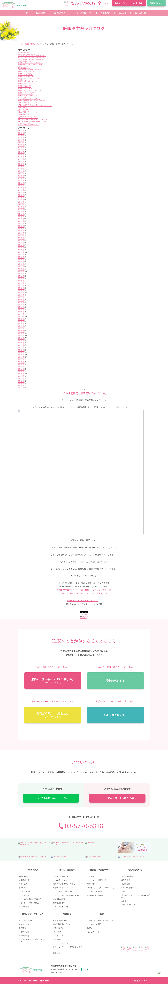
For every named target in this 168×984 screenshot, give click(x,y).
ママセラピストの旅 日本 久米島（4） (29, 99)
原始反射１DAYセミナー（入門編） (82, 601)
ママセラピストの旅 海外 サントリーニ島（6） (31, 100)
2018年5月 (21, 223)
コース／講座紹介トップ (62, 876)
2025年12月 (21, 139)
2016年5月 (21, 263)
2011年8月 (21, 359)
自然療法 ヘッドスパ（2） (25, 93)
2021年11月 (21, 187)
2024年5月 (21, 144)
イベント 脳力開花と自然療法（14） (28, 124)
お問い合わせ (24, 936)
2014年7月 (21, 301)
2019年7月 (21, 218)
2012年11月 (21, 335)
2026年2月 (21, 137)
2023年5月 (21, 156)
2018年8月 (21, 221)
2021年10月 (21, 189)
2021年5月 (21, 194)
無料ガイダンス (25, 924)
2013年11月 (21, 314)
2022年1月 (21, 184)
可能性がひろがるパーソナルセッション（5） (30, 64)
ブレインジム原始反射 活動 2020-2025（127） (32, 56)
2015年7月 (21, 280)
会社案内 (124, 901)
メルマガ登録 (24, 932)
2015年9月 (21, 277)
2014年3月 (21, 308)
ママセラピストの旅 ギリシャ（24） (28, 104)
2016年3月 (21, 266)
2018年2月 (21, 228)
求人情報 (90, 876)
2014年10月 (21, 295)
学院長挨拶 (125, 880)
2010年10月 (21, 376)
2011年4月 (21, 366)
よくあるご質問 (25, 895)
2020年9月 (21, 206)
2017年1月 (21, 251)
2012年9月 (21, 339)
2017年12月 (21, 232)
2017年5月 (21, 244)
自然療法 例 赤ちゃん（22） (26, 71)
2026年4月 (21, 134)
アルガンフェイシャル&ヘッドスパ (66, 895)
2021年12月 (21, 185)
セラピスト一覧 (93, 932)
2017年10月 (21, 235)
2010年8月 (21, 380)
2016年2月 (21, 268)
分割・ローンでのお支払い (29, 903)
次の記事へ (83, 618)
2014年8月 (21, 299)
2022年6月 (21, 175)
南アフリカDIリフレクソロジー (65, 884)
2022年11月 (21, 166)
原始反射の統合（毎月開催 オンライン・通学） (82, 593)
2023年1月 (21, 163)
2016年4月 (21, 264)
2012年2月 (21, 349)
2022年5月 (21, 177)
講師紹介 (22, 888)
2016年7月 (21, 261)
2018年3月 (21, 227)
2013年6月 (21, 323)
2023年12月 (21, 151)
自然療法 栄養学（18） (24, 87)
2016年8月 (21, 259)
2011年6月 (21, 363)
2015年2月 (21, 289)
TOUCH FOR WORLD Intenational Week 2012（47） (33, 121)
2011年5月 (21, 364)
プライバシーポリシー (141, 981)
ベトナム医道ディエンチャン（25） (28, 116)
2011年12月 (21, 352)
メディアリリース (128, 905)
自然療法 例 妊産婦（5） (25, 75)
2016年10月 (21, 256)
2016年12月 (21, 252)
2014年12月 (21, 292)
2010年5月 (21, 385)
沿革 (123, 891)
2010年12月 (21, 373)
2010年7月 (21, 382)
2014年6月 (21, 302)
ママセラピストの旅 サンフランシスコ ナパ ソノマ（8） (35, 106)
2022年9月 (21, 170)
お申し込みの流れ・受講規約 (30, 899)
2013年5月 (21, 325)
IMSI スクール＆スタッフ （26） (28, 118)
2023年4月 (21, 158)
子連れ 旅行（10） (23, 109)
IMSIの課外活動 (127, 888)
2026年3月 (21, 135)
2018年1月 (21, 230)
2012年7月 (21, 342)
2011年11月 (21, 354)
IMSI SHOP (57, 932)
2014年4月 (21, 306)
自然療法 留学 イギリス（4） (27, 83)
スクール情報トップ (129, 876)
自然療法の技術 (59, 903)
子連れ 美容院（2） (23, 111)
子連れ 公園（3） (23, 107)
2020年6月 (21, 211)
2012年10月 (21, 337)
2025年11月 (21, 140)
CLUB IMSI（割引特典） (96, 895)
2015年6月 (21, 282)
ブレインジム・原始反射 (62, 891)
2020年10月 (21, 204)
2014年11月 (21, 294)
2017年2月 (21, 249)
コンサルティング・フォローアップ (101, 888)
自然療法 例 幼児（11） (25, 73)
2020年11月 (21, 202)
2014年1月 (21, 311)
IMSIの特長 (23, 876)
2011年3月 (21, 368)
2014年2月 (21, 309)
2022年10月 (21, 168)
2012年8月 (21, 340)
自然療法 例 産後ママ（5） (26, 76)
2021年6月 (21, 192)
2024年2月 (21, 149)
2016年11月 (21, 254)
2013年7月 (21, 321)
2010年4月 (21, 387)
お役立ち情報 (24, 907)
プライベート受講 (94, 924)
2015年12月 (21, 271)
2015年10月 (21, 275)
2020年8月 (21, 208)
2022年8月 (21, 171)
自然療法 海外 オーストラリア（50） (29, 78)
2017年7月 (21, 240)
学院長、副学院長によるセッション (101, 920)
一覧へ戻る (85, 616)
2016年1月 (21, 270)
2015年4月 (21, 285)
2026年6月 (21, 132)
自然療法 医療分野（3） (25, 85)
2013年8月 (21, 320)
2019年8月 (21, 216)
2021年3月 (21, 197)
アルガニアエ (58, 936)
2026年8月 (21, 130)
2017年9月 (21, 237)
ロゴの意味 (125, 884)
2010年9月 (21, 378)
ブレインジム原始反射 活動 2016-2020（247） (32, 57)
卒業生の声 (23, 884)
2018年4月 (21, 225)
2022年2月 (21, 182)
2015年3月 (21, 287)
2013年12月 (21, 313)
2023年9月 (21, 153)
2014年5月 (21, 304)
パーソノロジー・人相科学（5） (27, 123)
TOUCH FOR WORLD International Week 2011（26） (33, 119)
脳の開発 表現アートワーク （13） (28, 112)
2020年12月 (21, 201)
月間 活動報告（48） (24, 68)
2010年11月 (21, 375)
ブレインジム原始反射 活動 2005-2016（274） (32, 59)
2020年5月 (21, 213)
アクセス (104, 3)
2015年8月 (21, 278)
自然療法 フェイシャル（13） (26, 92)
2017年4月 (21, 246)
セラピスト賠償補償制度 (96, 880)
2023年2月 (21, 161)
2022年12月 (21, 165)
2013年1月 (21, 332)
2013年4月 (21, 326)
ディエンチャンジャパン (62, 943)
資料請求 (156, 3)
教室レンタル (92, 928)
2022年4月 (21, 178)
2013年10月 (21, 316)
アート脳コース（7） (23, 114)
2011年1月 (21, 371)
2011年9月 (21, 357)
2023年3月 (21, 159)
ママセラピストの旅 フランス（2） (28, 102)
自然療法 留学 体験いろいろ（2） (28, 81)
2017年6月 (21, 242)
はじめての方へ (25, 891)
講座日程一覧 (24, 880)
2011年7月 (21, 361)
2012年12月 (21, 333)
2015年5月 (21, 283)
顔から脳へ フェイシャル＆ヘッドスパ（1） (30, 62)
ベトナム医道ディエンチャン (64, 888)
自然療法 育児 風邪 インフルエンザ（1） (30, 90)
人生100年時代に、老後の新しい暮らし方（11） (31, 69)
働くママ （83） (23, 97)
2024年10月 (21, 142)
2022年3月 (21, 180)
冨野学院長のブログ (61, 920)
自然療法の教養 (59, 899)
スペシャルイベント (61, 907)
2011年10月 (21, 356)
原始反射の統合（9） (23, 52)
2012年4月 (21, 345)
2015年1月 (21, 290)
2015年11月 (21, 273)
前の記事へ (85, 614)
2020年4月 (21, 215)
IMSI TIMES (57, 939)
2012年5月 (21, 344)
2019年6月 (21, 220)
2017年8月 (21, 239)
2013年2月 (21, 330)
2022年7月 (21, 173)
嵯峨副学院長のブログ (61, 924)
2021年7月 (21, 190)
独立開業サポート (94, 884)
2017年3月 (21, 247)
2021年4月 (21, 196)
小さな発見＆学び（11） (24, 61)
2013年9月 (21, 318)
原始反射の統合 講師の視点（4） (27, 54)
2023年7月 (21, 154)
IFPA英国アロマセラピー (62, 880)
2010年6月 (21, 383)
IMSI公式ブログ (59, 928)
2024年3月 (21, 147)
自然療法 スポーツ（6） (25, 80)
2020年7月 (21, 209)
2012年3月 (21, 347)
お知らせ (56, 953)
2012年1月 (21, 351)
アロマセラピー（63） (24, 66)
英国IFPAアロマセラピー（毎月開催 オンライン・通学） (82, 590)
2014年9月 (21, 297)
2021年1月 (21, 199)
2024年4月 (21, 146)
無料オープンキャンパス (129, 3)
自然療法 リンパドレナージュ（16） (28, 95)
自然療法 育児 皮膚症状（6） (27, 88)
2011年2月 (21, 370)
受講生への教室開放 (95, 891)
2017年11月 (21, 233)
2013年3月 (21, 328)
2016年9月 (21, 258)
